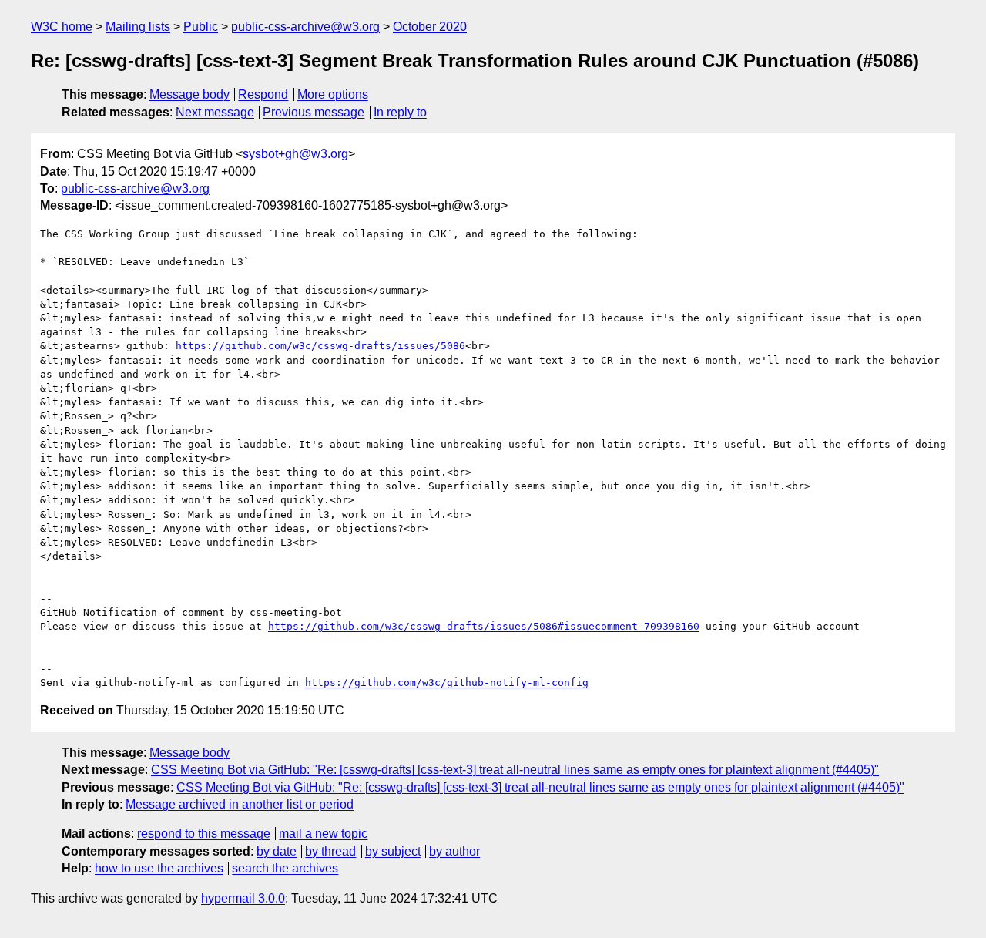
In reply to (400, 112)
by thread (330, 851)
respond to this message (203, 833)
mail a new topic (323, 833)
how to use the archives (159, 868)
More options (332, 94)
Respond (263, 94)
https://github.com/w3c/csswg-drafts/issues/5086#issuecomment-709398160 (483, 626)
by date (277, 851)
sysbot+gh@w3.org (295, 153)
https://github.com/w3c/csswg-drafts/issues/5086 (320, 345)
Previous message (313, 112)
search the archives (285, 868)
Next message (215, 112)
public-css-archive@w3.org (305, 26)
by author (454, 851)
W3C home (61, 26)
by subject (393, 851)
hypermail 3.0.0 (243, 898)
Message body (189, 94)
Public (200, 26)
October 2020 (430, 26)
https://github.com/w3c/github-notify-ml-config (447, 682)
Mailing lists (138, 26)
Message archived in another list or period (240, 804)
